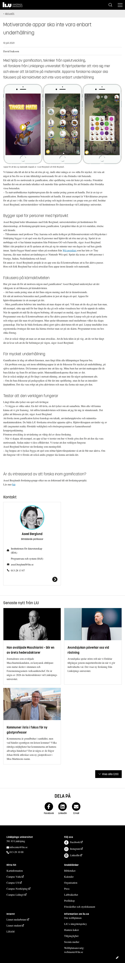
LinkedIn (74, 855)
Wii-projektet (70, 250)
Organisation (70, 882)
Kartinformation (15, 870)
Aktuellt (9, 13)
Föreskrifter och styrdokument (79, 906)
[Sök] (110, 5)
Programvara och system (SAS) (27, 558)
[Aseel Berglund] (32, 579)
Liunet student (14, 925)
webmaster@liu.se (73, 952)
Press (66, 888)
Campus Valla (14, 876)
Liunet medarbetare (16, 919)
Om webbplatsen (73, 918)
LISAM (10, 931)
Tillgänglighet (71, 936)
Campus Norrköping (17, 888)
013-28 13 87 (18, 570)
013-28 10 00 (16, 852)
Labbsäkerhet (71, 894)
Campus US (13, 882)
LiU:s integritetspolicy (75, 924)
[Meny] (120, 5)
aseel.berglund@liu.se (22, 564)
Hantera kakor (71, 930)
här (13, 484)
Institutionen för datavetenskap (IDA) (26, 550)
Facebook (75, 842)
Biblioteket (69, 870)
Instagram (75, 848)
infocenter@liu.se (19, 847)
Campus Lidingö (15, 894)
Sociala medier (71, 942)
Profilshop (69, 900)
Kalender (69, 876)
